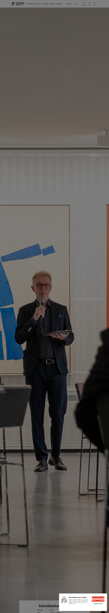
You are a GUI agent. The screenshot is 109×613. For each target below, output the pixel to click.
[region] (83, 602)
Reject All (98, 600)
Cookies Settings (98, 603)
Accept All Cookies (98, 597)
